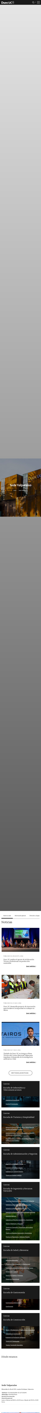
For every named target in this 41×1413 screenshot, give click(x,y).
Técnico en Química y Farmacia (14, 1275)
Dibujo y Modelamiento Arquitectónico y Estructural (20, 1330)
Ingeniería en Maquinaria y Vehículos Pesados (18, 1205)
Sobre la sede (7, 915)
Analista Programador (12, 1104)
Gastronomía (9, 1306)
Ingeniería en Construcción (13, 1334)
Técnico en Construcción (12, 1341)
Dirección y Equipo (35, 915)
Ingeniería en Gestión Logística (14, 1168)
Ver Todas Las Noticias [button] (19, 1073)
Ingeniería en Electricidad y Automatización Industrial (20, 1212)
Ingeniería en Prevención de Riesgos (16, 1337)
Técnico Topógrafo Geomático (14, 1345)
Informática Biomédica (12, 1260)
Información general (20, 915)
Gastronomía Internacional (13, 1302)
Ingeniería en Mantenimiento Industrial (16, 1208)
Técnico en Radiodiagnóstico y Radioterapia (18, 1264)
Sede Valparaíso (23, 490)
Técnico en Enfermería (12, 1271)
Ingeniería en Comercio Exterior (14, 1171)
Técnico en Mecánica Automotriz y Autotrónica (19, 1233)
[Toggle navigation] (38, 2)
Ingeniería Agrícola (11, 1216)
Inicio (14, 490)
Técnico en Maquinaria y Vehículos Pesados (18, 1237)
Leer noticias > (31, 966)
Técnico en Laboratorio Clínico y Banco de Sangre (19, 1268)
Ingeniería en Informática (12, 1100)
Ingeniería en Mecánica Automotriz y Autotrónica (19, 1220)
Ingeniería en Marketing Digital (14, 1164)
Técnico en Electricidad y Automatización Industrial (20, 1201)
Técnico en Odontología (12, 1279)
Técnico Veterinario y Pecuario (14, 1223)
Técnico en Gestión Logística (13, 1175)
